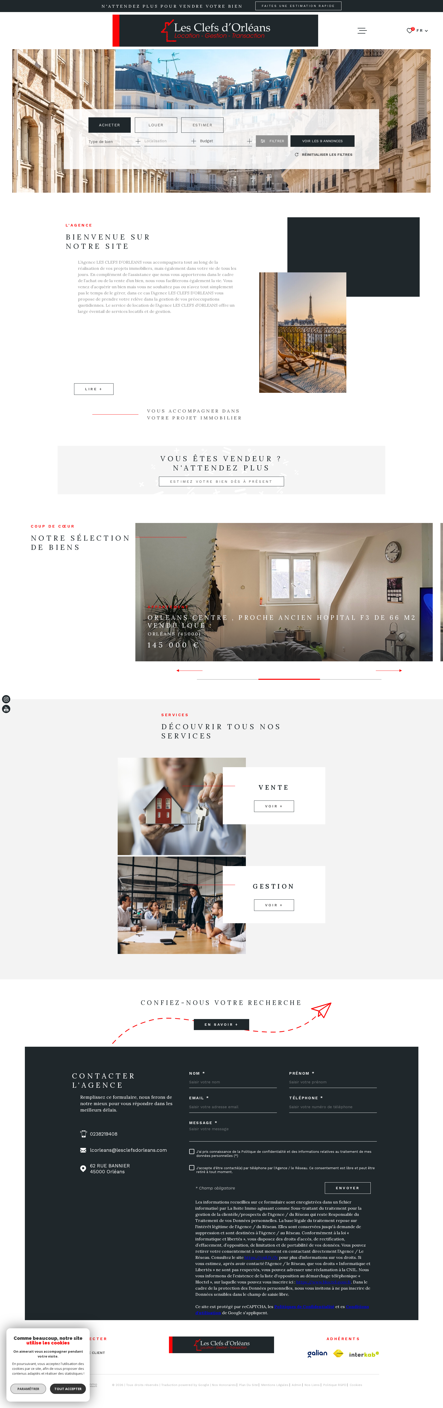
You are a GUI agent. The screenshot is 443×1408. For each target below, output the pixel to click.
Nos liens (312, 1385)
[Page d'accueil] (215, 31)
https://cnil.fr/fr (261, 1257)
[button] (179, 670)
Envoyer (348, 1188)
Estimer (203, 125)
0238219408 (103, 1134)
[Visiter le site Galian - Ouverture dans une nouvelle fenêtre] (317, 1354)
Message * (203, 1123)
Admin (296, 1385)
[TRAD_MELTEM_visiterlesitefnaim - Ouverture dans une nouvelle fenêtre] (338, 1353)
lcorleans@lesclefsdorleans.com (128, 1150)
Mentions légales (274, 1385)
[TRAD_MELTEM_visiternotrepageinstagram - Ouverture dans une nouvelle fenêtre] (6, 699)
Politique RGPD (334, 1385)
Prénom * (302, 1073)
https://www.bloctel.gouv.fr (323, 1281)
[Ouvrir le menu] (362, 30)
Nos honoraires (224, 1385)
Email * (199, 1098)
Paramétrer (28, 1388)
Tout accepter (68, 1388)
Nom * (197, 1073)
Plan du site (248, 1385)
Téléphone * (306, 1098)
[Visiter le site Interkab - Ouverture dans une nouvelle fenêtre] (364, 1354)
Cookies (356, 1384)
